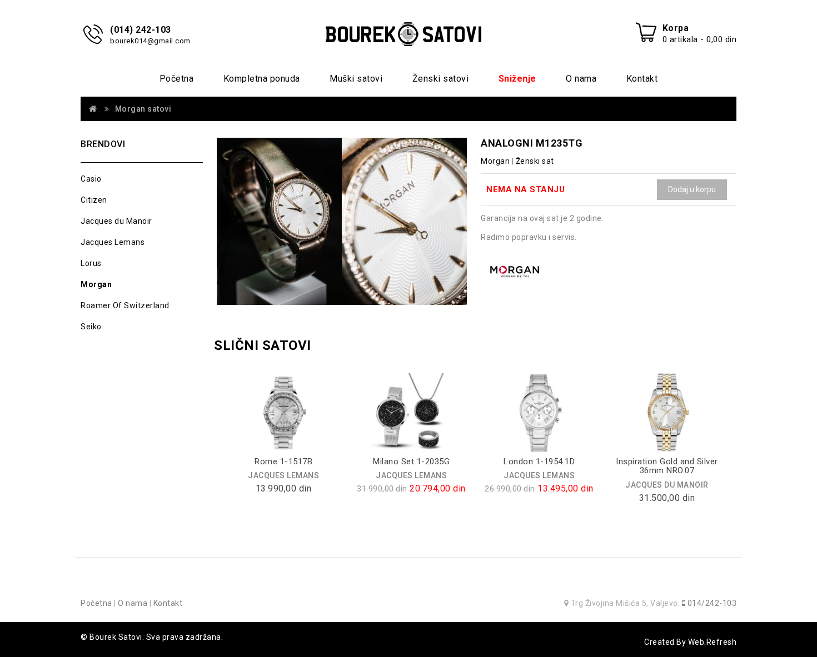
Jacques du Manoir (116, 221)
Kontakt (642, 78)
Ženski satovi (440, 78)
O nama (581, 78)
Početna (177, 78)
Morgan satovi (143, 108)
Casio (91, 178)
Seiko (91, 326)
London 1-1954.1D (539, 462)
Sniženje (517, 78)
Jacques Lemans (113, 242)
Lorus (91, 263)
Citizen (94, 199)
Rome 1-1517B (283, 462)
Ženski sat (535, 161)
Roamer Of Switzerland (125, 305)
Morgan (96, 284)
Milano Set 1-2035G (411, 462)
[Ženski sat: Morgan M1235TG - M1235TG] (342, 221)
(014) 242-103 (140, 29)
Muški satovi (356, 78)
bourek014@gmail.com (150, 41)
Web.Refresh (712, 642)
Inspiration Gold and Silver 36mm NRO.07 (667, 466)
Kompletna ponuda (261, 78)
